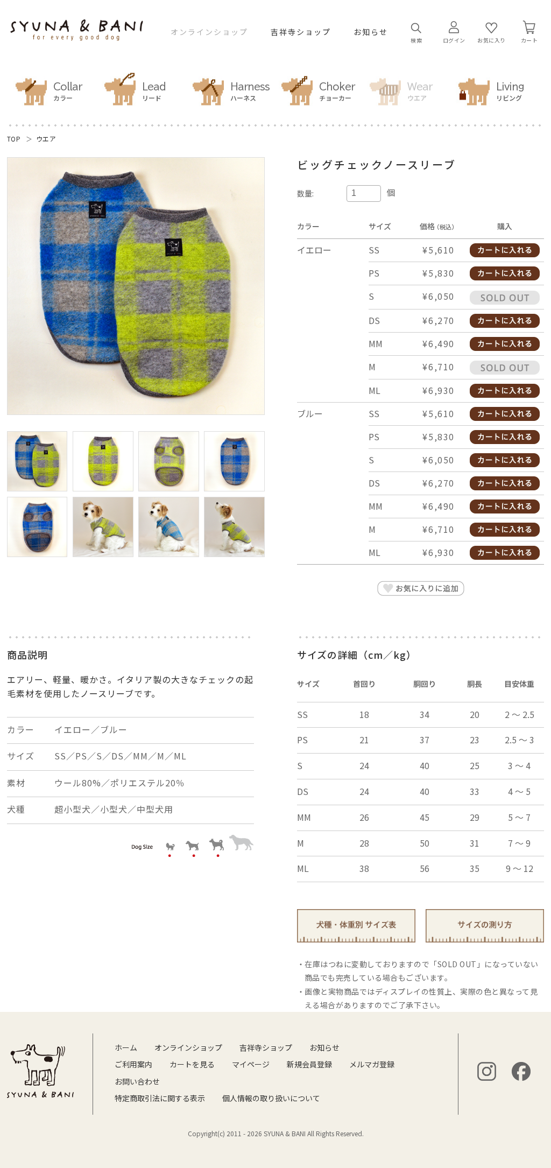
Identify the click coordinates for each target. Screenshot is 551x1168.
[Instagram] (486, 1071)
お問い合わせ (137, 1081)
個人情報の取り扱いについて (271, 1098)
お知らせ (371, 32)
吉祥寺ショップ (301, 32)
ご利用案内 (133, 1064)
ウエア (46, 138)
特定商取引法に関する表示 (160, 1098)
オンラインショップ (209, 32)
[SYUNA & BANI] (40, 1071)
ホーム (126, 1047)
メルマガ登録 (371, 1064)
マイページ (251, 1064)
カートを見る (192, 1064)
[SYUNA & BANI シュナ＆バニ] (77, 35)
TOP (14, 138)
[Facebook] (521, 1071)
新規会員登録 (309, 1064)
